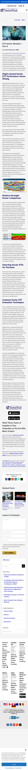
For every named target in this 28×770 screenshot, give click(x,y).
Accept (14, 764)
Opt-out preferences (10, 768)
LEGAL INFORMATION (14, 710)
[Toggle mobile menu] (27, 10)
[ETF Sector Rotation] (14, 179)
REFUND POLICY (20, 712)
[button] (25, 750)
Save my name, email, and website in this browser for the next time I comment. (13, 546)
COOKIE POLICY (11, 712)
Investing (12, 465)
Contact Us (4, 647)
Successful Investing (12, 466)
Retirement (7, 621)
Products (5, 642)
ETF (3, 462)
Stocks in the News (9, 618)
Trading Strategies (21, 466)
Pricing (4, 644)
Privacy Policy (18, 768)
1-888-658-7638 (11, 6)
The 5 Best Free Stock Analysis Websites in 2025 (19, 503)
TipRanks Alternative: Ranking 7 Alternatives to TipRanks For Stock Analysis (13, 589)
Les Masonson (7, 460)
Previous (17, 20)
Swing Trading (8, 611)
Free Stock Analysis (4, 663)
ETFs (9, 465)
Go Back (7, 560)
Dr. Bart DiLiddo (4, 654)
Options (6, 614)
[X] (20, 725)
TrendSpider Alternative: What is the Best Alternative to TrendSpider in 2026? (13, 582)
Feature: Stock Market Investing (12, 462)
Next (23, 20)
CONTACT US (14, 713)
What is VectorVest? (5, 651)
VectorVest (7, 463)
